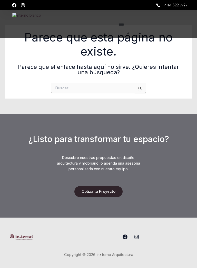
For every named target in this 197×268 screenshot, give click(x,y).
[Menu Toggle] (121, 24)
